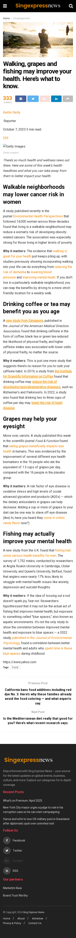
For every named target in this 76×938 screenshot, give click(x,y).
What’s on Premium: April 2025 (22, 800)
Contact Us (34, 923)
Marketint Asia (12, 888)
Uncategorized (21, 18)
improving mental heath (38, 277)
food (15, 667)
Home (6, 18)
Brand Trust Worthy (15, 895)
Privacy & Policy (12, 923)
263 (6, 138)
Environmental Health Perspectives (38, 216)
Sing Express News (34, 912)
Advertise (37, 918)
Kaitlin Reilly (11, 112)
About (21, 918)
